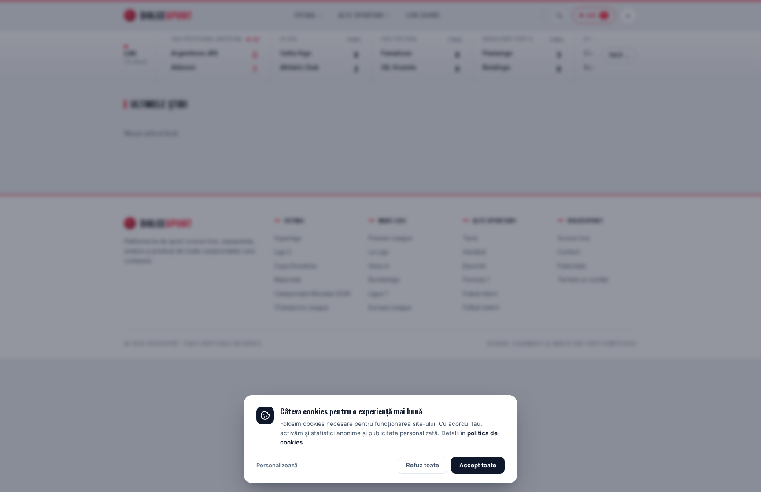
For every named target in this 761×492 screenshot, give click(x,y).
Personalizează (276, 465)
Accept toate (477, 465)
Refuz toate (422, 465)
